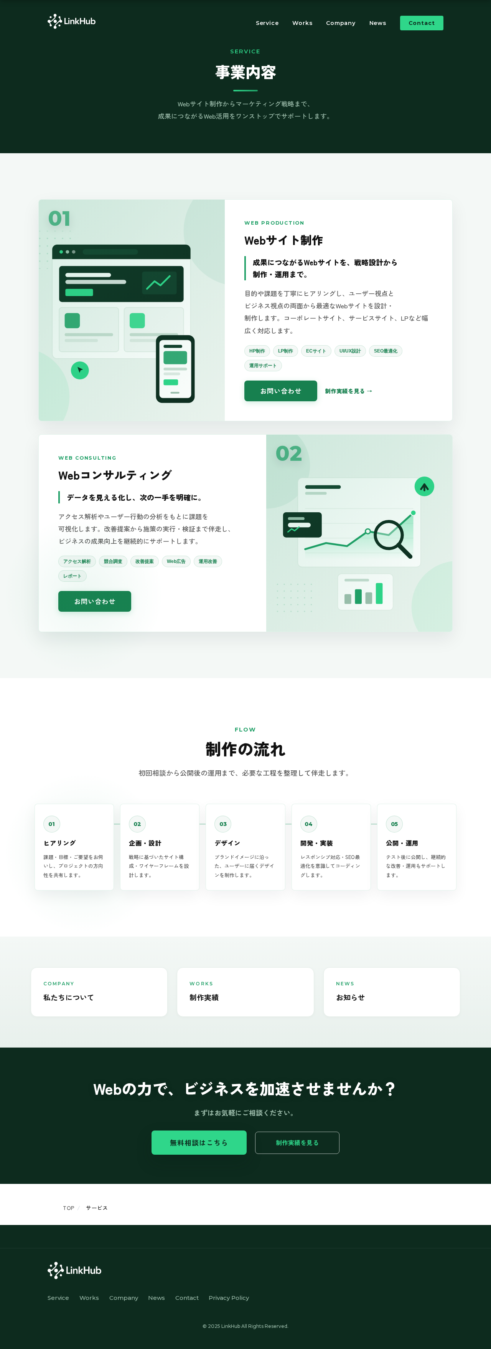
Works (302, 23)
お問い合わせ (281, 391)
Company (341, 23)
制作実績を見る (345, 391)
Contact (422, 23)
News (377, 23)
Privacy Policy (229, 1297)
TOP (68, 1208)
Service (267, 23)
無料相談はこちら (199, 1142)
